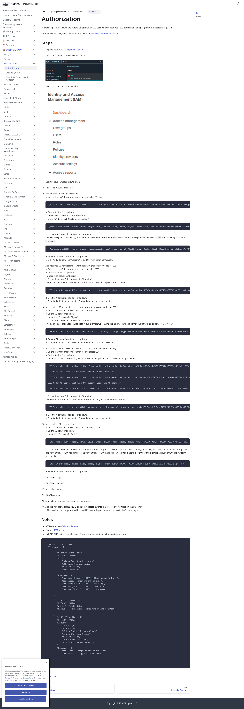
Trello (6, 343)
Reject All (26, 692)
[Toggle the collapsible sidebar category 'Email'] (34, 174)
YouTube (8, 352)
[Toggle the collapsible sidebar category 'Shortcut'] (34, 316)
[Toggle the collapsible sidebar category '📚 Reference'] (34, 36)
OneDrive (8, 283)
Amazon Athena (11, 63)
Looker (7, 233)
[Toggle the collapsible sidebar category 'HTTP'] (34, 220)
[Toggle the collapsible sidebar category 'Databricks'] (34, 144)
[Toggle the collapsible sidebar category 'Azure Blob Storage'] (34, 98)
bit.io (6, 107)
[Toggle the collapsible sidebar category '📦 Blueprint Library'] (34, 50)
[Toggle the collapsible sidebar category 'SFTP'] (34, 306)
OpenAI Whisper (12, 347)
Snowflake (9, 329)
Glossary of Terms (11, 19)
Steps (198, 13)
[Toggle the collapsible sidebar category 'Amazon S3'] (34, 89)
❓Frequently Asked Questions (12, 25)
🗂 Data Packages (11, 356)
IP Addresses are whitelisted (104, 33)
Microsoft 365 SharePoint (16, 251)
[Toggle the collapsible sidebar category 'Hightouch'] (34, 215)
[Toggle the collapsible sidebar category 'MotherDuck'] (34, 270)
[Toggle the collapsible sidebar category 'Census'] (34, 116)
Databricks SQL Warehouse (11, 149)
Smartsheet (9, 324)
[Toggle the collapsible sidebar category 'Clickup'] (34, 126)
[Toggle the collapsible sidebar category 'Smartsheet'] (34, 325)
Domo (7, 164)
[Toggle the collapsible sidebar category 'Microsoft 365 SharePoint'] (34, 252)
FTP (5, 187)
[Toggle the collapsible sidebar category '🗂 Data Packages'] (34, 357)
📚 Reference (9, 36)
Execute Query (13, 72)
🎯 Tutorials (8, 45)
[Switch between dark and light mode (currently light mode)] (238, 4)
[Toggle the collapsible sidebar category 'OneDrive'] (34, 284)
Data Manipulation (13, 139)
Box (6, 111)
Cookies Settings (26, 699)
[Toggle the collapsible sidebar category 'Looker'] (34, 233)
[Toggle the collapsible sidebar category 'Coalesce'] (34, 130)
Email (6, 173)
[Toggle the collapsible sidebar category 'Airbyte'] (34, 54)
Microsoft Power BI (13, 247)
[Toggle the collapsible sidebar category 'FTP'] (34, 188)
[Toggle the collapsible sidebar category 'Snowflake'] (34, 329)
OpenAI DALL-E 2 (12, 134)
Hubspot (8, 224)
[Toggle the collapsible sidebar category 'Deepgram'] (34, 160)
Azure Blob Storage (13, 98)
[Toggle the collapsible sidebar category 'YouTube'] (34, 352)
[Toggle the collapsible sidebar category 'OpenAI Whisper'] (34, 348)
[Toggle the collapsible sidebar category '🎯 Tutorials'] (34, 45)
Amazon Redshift (12, 84)
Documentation (30, 3)
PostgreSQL (10, 292)
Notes (198, 17)
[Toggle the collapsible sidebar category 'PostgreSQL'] (34, 293)
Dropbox (8, 169)
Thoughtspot (10, 338)
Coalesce (8, 130)
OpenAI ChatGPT (12, 121)
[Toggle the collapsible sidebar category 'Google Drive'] (34, 201)
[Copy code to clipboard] (187, 204)
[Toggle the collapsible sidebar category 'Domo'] (34, 165)
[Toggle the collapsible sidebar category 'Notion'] (34, 279)
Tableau (8, 334)
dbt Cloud (8, 155)
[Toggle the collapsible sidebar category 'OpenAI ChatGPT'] (34, 121)
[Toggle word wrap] (182, 204)
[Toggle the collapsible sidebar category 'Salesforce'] (34, 302)
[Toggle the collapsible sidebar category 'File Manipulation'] (34, 178)
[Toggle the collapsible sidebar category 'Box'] (34, 112)
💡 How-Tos (8, 40)
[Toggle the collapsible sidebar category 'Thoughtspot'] (34, 339)
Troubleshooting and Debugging (18, 361)
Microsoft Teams (12, 260)
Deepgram (9, 160)
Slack (6, 320)
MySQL (7, 274)
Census (7, 116)
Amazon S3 (9, 89)
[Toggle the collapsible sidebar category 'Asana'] (34, 94)
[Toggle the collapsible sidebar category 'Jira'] (34, 229)
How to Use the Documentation (18, 15)
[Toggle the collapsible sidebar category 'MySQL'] (34, 274)
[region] (26, 683)
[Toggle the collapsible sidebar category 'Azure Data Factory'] (34, 103)
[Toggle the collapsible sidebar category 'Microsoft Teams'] (34, 261)
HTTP (6, 219)
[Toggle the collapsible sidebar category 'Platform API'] (34, 311)
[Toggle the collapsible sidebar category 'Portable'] (34, 288)
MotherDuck (10, 270)
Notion (7, 279)
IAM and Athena (70, 526)
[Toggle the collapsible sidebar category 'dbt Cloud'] (34, 156)
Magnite (8, 238)
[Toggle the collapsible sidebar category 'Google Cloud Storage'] (34, 197)
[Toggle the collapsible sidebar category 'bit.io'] (34, 107)
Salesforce (9, 302)
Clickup (7, 125)
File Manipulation (12, 178)
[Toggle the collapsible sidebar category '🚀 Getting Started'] (34, 31)
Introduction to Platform (14, 10)
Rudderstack (10, 297)
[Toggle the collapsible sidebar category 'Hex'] (34, 210)
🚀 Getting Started (11, 31)
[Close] (46, 663)
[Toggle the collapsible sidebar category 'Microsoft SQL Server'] (34, 256)
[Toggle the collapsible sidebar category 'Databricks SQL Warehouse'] (34, 149)
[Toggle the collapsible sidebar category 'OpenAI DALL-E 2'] (34, 135)
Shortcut (8, 315)
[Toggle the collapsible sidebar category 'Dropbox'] (34, 169)
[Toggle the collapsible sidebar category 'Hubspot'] (34, 224)
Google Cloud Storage (14, 196)
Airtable (8, 59)
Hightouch (9, 215)
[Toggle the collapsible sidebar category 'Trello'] (34, 343)
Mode (7, 265)
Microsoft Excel (11, 242)
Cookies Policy (28, 678)
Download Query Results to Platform (19, 78)
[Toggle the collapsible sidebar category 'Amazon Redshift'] (34, 84)
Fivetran (8, 183)
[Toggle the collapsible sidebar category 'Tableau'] (34, 334)
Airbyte (7, 54)
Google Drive (10, 201)
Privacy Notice (10, 678)
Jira (5, 228)
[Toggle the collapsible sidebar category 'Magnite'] (34, 238)
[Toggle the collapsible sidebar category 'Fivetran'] (34, 183)
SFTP (6, 306)
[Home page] (43, 12)
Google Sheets (11, 205)
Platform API (10, 311)
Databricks (9, 143)
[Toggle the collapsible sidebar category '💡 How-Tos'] (34, 41)
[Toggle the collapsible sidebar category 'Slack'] (34, 320)
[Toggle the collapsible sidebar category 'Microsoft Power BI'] (34, 247)
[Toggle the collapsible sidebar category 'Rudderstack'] (34, 297)
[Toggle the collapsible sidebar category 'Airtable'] (34, 59)
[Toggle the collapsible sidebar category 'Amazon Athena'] (34, 64)
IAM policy (59, 530)
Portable (8, 288)
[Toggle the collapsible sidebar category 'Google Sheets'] (34, 206)
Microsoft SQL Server (14, 256)
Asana (7, 93)
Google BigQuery (12, 192)
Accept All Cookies (26, 685)
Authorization (12, 68)
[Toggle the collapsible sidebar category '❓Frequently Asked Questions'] (34, 25)
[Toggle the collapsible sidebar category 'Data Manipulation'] (34, 139)
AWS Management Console (72, 49)
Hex (6, 210)
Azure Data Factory (13, 102)
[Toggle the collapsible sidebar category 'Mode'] (34, 265)
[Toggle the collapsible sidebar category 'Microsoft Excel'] (34, 242)
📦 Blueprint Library (12, 49)
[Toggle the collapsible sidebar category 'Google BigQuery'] (34, 192)
